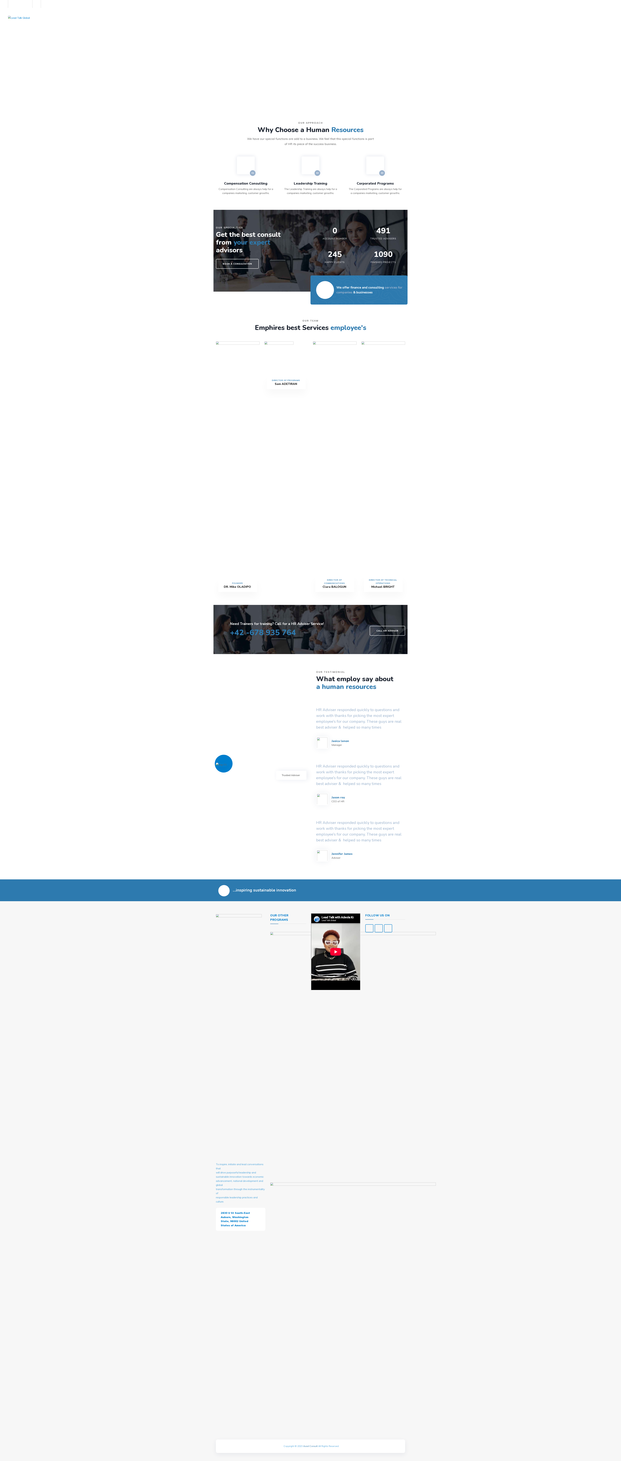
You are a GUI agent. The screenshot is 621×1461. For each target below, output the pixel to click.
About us (65, 18)
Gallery (82, 18)
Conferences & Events (108, 18)
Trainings (135, 18)
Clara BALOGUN (334, 587)
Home (49, 18)
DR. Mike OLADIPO (237, 587)
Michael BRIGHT (383, 587)
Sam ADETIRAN (286, 384)
